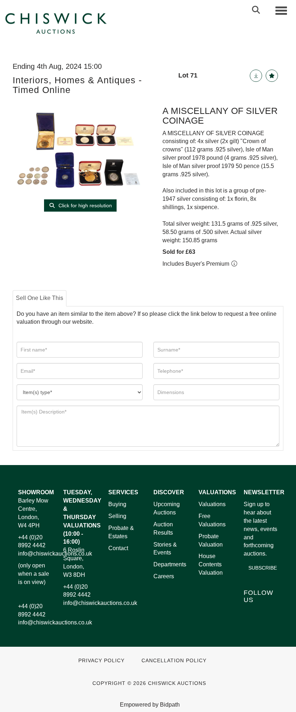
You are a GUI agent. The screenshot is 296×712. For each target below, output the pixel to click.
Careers (163, 576)
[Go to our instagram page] (266, 621)
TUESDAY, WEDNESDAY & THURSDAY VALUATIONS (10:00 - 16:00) (82, 517)
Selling (117, 516)
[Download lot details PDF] (256, 76)
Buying (117, 504)
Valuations (212, 504)
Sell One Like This (39, 298)
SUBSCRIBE (262, 568)
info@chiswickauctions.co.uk (55, 553)
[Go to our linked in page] (266, 612)
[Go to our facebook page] (250, 612)
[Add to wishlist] (272, 76)
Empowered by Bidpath (150, 705)
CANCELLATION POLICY (174, 660)
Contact (118, 548)
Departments (169, 564)
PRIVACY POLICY (101, 660)
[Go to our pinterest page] (250, 621)
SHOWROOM (36, 492)
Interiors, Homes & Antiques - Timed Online (77, 85)
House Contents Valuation (211, 564)
